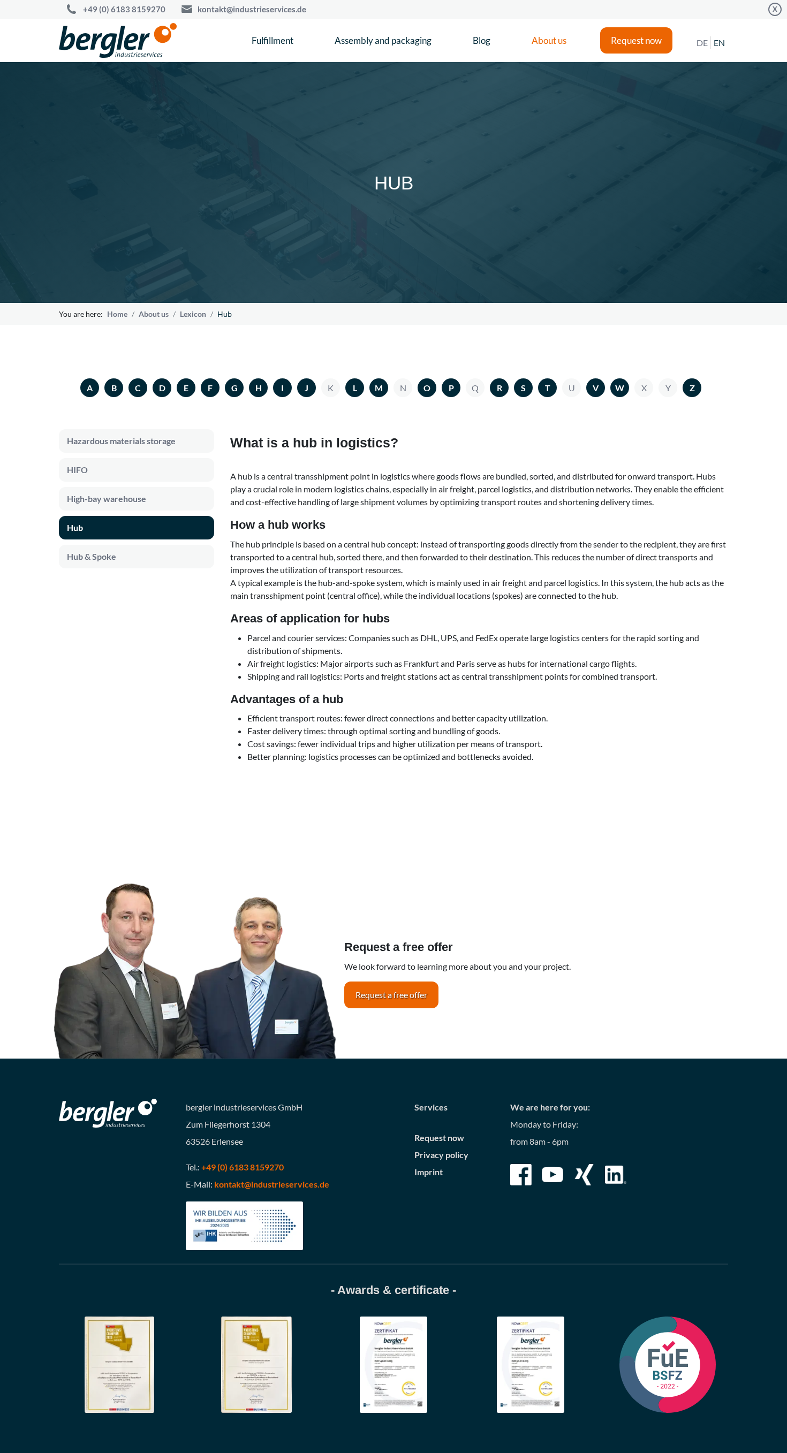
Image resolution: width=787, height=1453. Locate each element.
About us (549, 40)
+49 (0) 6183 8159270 (124, 9)
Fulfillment (272, 40)
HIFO (77, 470)
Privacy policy (441, 1155)
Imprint (428, 1172)
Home (117, 313)
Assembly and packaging (383, 40)
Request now (636, 40)
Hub (75, 527)
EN (719, 42)
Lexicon (193, 313)
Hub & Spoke (91, 556)
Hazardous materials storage (121, 441)
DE (702, 42)
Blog (481, 40)
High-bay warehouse (106, 498)
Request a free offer (391, 995)
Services (431, 1107)
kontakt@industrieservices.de (252, 9)
